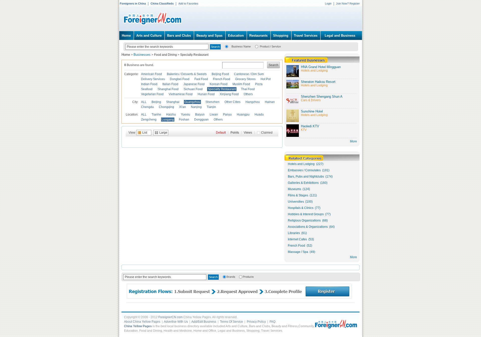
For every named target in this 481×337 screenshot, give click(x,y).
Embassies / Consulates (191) (308, 170)
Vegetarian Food (152, 94)
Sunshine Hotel (312, 111)
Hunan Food (206, 94)
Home (126, 35)
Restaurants (258, 35)
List (144, 132)
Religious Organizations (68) (308, 220)
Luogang (168, 119)
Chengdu (147, 107)
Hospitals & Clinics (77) (304, 208)
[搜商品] (256, 46)
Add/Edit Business (203, 321)
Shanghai (172, 102)
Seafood (147, 89)
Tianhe (156, 114)
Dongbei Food (179, 79)
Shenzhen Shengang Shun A (321, 96)
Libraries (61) (297, 233)
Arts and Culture (149, 35)
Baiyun (200, 114)
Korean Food (218, 84)
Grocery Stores (245, 79)
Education (236, 35)
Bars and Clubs (179, 35)
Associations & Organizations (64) (311, 227)
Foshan (184, 119)
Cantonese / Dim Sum (249, 74)
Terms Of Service (231, 321)
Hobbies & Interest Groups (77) (309, 214)
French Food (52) (300, 245)
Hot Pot (266, 79)
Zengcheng (149, 119)
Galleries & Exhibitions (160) (307, 183)
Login (328, 3)
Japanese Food (194, 84)
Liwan (214, 114)
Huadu (259, 114)
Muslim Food (241, 84)
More (353, 257)
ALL (144, 102)
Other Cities (232, 102)
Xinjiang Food (229, 94)
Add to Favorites (188, 3)
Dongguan (201, 119)
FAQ (272, 321)
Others (248, 94)
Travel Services (305, 35)
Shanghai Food (168, 89)
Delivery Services (153, 79)
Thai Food (248, 89)
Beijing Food (220, 74)
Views (248, 132)
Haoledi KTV (310, 126)
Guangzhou (192, 102)
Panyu (227, 114)
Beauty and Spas (209, 35)
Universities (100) (300, 201)
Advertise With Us (176, 321)
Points (234, 132)
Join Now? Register (348, 3)
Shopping (280, 35)
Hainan (270, 102)
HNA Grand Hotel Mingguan (321, 67)
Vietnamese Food (181, 94)
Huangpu (243, 114)
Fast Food (201, 79)
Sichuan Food (193, 89)
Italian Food (170, 84)
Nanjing (196, 107)
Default (221, 132)
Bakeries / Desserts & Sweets (187, 74)
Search (273, 65)
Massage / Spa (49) (301, 252)
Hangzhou (253, 102)
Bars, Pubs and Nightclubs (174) (310, 176)
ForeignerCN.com (170, 317)
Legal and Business (340, 35)
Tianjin (211, 107)
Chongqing (166, 107)
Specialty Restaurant (194, 55)
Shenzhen (212, 102)
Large (163, 132)
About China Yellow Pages (142, 321)
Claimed (267, 132)
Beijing (156, 102)
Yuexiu (185, 114)
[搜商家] (226, 46)
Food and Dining (165, 55)
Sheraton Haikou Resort (318, 82)
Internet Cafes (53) (301, 239)
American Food (151, 74)
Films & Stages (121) (302, 195)
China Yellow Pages (138, 326)
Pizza (259, 84)
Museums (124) (299, 189)
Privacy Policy (256, 321)
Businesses (143, 55)
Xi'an (182, 107)
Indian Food (149, 84)
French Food (221, 79)
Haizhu (171, 114)
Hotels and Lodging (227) (305, 164)
